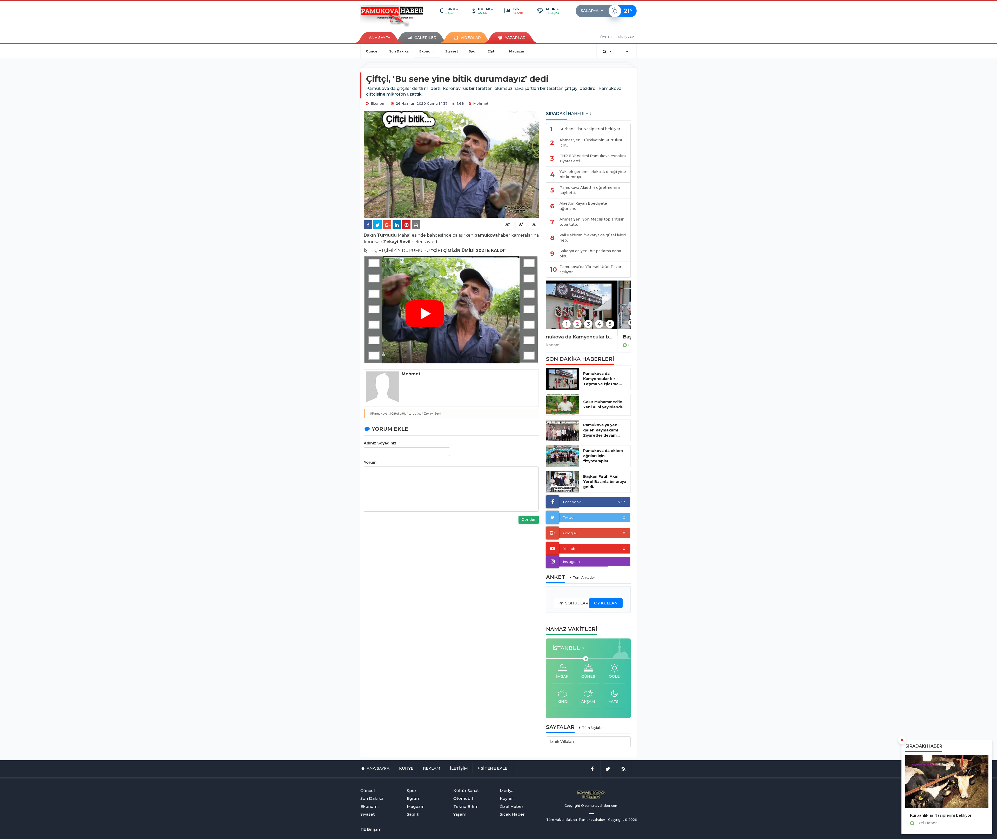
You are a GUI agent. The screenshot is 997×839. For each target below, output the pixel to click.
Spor (473, 51)
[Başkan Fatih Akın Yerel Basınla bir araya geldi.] (588, 308)
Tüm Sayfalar (592, 728)
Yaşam (459, 814)
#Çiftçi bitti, (397, 413)
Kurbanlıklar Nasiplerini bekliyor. (941, 815)
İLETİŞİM (459, 768)
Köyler (506, 798)
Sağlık (413, 814)
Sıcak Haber (512, 814)
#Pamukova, (379, 413)
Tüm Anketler (584, 578)
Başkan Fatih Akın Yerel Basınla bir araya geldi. (588, 337)
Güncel (372, 51)
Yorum (370, 462)
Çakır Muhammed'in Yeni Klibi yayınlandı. (603, 404)
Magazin (516, 51)
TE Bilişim (370, 829)
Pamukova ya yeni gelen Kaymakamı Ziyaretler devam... (601, 430)
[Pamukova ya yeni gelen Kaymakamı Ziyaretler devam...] (562, 430)
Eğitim (493, 51)
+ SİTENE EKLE (492, 768)
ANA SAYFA (379, 37)
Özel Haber (926, 823)
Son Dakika (399, 51)
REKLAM (431, 768)
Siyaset (451, 51)
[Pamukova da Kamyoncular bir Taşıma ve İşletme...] (562, 379)
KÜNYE (406, 768)
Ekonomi (427, 51)
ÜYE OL (606, 37)
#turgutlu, (414, 413)
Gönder (529, 519)
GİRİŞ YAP (626, 37)
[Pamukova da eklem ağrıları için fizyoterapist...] (562, 456)
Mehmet (480, 103)
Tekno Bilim (466, 806)
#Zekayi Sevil (431, 413)
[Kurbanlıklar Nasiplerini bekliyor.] (946, 781)
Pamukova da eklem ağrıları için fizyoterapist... (603, 455)
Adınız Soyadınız (380, 443)
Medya (507, 790)
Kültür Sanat (466, 790)
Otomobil (463, 798)
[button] (593, 11)
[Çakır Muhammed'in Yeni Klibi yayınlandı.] (562, 404)
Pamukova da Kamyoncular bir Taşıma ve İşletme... (602, 378)
